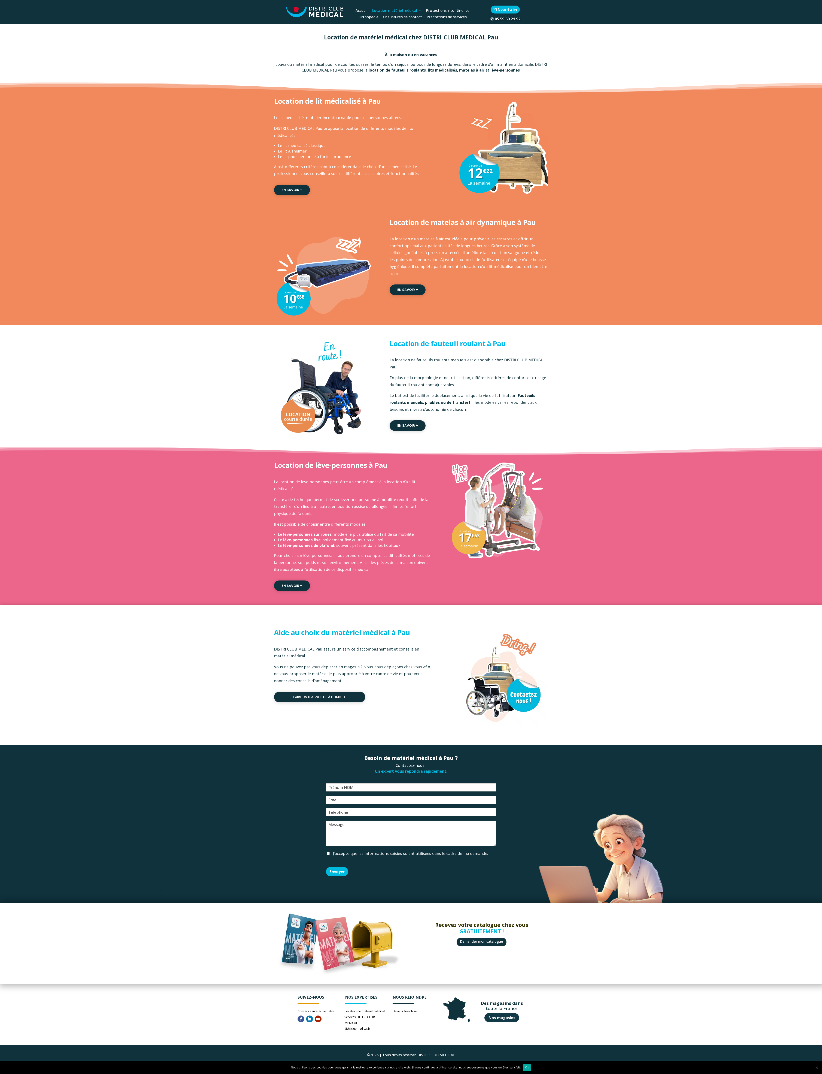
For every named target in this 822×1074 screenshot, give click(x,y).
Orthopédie (368, 17)
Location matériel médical (394, 11)
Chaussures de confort (402, 17)
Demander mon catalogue (481, 941)
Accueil (361, 11)
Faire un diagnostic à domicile (319, 697)
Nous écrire (507, 9)
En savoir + (292, 190)
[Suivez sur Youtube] (318, 1019)
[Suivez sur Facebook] (301, 1019)
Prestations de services (447, 17)
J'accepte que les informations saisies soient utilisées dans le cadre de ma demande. (410, 853)
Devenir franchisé (405, 1011)
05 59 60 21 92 (507, 18)
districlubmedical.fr (357, 1028)
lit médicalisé (291, 117)
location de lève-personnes (303, 481)
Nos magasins (501, 1017)
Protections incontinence (447, 11)
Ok (527, 1067)
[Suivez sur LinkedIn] (309, 1019)
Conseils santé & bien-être (316, 1011)
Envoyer (337, 871)
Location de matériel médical (364, 1011)
